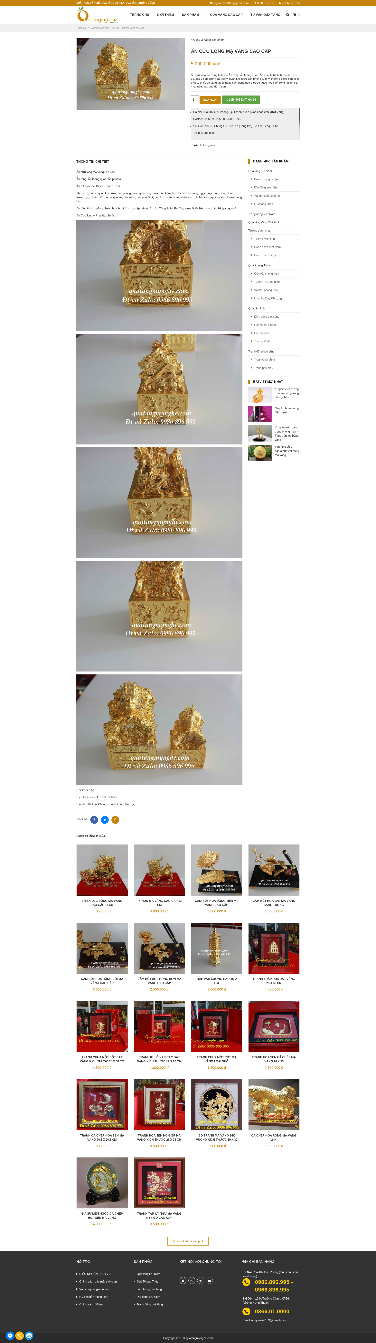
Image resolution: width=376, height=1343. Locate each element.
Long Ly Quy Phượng (268, 298)
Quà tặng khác (263, 204)
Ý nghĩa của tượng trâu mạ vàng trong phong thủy (287, 393)
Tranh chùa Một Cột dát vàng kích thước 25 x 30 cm (102, 1059)
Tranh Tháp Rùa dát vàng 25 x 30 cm (274, 981)
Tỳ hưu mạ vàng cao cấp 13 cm (159, 903)
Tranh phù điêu (263, 368)
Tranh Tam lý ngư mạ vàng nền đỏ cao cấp (159, 1215)
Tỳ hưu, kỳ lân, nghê (267, 281)
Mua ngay (210, 99)
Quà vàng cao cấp (226, 14)
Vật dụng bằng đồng (267, 195)
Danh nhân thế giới (266, 255)
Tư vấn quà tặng (265, 14)
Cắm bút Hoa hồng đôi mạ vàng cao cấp (102, 981)
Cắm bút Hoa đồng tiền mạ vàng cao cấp (217, 903)
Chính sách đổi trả (91, 1304)
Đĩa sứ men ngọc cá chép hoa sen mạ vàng (102, 1215)
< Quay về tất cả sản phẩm (207, 39)
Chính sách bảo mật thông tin (98, 1281)
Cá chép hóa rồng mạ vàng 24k (273, 1137)
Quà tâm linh (256, 308)
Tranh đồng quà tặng (261, 351)
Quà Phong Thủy (259, 265)
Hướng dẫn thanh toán (93, 1296)
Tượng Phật (262, 341)
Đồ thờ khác (262, 333)
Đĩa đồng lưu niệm (266, 187)
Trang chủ (139, 14)
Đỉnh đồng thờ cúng (266, 316)
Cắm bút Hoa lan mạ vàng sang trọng (274, 903)
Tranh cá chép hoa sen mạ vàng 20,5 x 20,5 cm (102, 1137)
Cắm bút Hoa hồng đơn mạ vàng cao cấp (159, 981)
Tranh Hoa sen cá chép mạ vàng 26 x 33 (274, 1059)
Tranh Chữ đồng (264, 359)
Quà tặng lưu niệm (260, 171)
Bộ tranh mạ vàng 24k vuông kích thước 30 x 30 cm (216, 1138)
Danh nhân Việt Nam (267, 247)
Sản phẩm (190, 14)
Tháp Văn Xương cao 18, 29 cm (216, 981)
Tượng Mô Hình (264, 238)
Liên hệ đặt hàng (242, 99)
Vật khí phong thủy (266, 290)
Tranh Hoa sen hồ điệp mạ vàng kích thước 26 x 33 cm (159, 1137)
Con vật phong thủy (266, 273)
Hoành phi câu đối (265, 324)
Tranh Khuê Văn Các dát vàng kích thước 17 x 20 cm (159, 1059)
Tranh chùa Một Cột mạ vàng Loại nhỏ (216, 1059)
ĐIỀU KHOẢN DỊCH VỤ (95, 1273)
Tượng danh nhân (259, 230)
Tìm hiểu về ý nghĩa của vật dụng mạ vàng (287, 451)
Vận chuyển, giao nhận (93, 1289)
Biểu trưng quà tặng (266, 179)
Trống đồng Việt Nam (261, 214)
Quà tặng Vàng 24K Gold (264, 222)
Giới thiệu (165, 14)
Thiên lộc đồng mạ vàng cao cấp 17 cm (102, 903)
